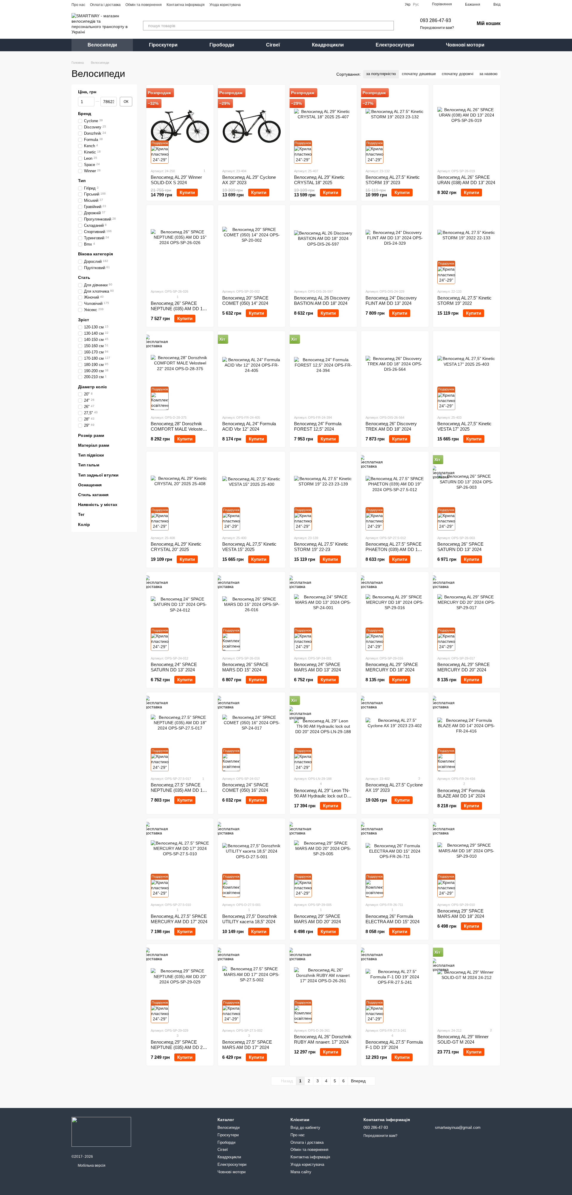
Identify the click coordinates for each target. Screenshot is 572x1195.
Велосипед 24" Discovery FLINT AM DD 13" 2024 (391, 300)
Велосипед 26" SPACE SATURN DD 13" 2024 (460, 546)
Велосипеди (102, 44)
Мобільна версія (91, 1165)
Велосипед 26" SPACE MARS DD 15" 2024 (245, 667)
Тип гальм (88, 465)
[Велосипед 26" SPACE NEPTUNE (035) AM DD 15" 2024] (180, 246)
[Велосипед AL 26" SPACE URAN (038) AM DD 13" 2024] (466, 126)
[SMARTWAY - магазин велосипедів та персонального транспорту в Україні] (101, 1131)
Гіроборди (221, 44)
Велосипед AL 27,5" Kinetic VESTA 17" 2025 (464, 426)
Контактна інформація (186, 5)
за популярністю (381, 74)
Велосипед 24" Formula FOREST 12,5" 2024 (317, 426)
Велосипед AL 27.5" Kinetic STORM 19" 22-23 (321, 546)
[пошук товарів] (389, 25)
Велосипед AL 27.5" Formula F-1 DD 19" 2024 (394, 1044)
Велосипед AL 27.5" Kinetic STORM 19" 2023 (393, 180)
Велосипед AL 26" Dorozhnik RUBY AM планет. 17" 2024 (323, 1039)
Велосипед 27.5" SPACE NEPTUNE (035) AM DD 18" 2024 (178, 790)
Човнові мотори (465, 44)
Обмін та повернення (143, 5)
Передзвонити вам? (437, 28)
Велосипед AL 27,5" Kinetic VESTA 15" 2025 (249, 546)
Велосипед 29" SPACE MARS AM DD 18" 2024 (460, 913)
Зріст (83, 319)
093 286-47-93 (435, 20)
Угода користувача (225, 5)
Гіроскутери (163, 44)
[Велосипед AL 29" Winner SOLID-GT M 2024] (466, 986)
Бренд (84, 113)
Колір (84, 524)
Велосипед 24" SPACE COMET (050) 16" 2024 (245, 787)
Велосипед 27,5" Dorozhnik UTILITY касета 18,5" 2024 (249, 919)
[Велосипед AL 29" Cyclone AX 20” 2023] (251, 126)
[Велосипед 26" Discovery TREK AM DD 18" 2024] (395, 373)
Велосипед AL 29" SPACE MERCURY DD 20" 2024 (463, 667)
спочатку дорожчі (457, 74)
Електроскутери (395, 44)
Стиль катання (93, 494)
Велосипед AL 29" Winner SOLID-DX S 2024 (176, 180)
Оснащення (90, 484)
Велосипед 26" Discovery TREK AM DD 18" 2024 (391, 426)
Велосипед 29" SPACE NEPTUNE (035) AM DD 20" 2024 (178, 1047)
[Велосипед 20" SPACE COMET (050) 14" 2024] (251, 246)
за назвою (488, 74)
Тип (82, 181)
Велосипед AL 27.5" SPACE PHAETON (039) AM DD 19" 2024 (394, 549)
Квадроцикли (328, 44)
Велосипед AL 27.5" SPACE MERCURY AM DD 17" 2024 (179, 919)
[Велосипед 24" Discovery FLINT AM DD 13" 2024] (395, 246)
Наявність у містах (97, 504)
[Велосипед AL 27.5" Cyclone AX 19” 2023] (395, 734)
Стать (84, 277)
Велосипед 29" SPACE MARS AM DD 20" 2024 (317, 919)
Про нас (78, 5)
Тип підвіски (91, 455)
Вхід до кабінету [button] (305, 1127)
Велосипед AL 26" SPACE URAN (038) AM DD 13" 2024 (466, 180)
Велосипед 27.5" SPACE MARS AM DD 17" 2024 (247, 1044)
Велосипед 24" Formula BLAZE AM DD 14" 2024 (461, 793)
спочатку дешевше (419, 74)
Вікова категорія (95, 254)
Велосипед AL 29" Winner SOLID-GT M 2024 (463, 1039)
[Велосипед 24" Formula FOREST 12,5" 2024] (323, 373)
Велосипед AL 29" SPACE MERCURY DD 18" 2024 (392, 667)
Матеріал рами (93, 445)
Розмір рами (91, 435)
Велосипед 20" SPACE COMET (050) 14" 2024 (245, 300)
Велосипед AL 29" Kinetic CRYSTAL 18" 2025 (319, 180)
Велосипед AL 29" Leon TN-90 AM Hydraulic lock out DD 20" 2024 (322, 796)
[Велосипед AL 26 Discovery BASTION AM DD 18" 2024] (323, 246)
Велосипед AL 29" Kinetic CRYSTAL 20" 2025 (176, 546)
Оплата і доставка (105, 5)
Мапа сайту (300, 1172)
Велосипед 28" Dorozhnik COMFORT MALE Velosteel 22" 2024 (178, 429)
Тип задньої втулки (98, 475)
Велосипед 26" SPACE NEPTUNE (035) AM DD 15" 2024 (178, 308)
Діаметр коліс (92, 386)
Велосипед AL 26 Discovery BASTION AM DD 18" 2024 (322, 300)
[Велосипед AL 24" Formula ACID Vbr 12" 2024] (251, 373)
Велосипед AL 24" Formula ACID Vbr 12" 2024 (249, 426)
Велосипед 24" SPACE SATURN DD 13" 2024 (174, 667)
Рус (416, 4)
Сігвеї (273, 44)
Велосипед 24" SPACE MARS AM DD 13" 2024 (317, 667)
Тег (81, 514)
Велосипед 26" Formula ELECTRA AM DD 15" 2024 (392, 919)
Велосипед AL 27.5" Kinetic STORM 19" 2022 (464, 300)
